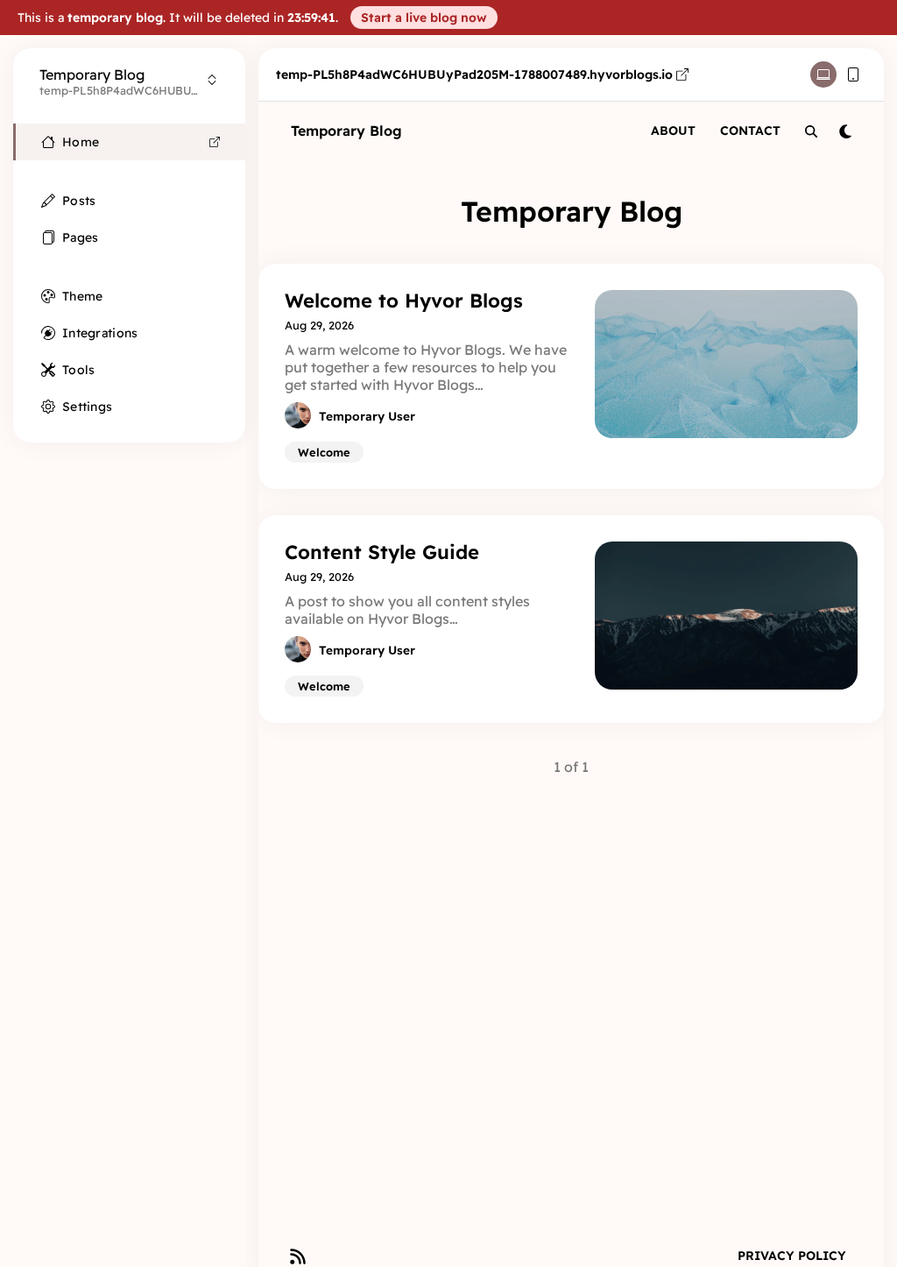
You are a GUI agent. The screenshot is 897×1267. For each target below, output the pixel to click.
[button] (424, 17)
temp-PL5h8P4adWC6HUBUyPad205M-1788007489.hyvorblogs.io (474, 74)
